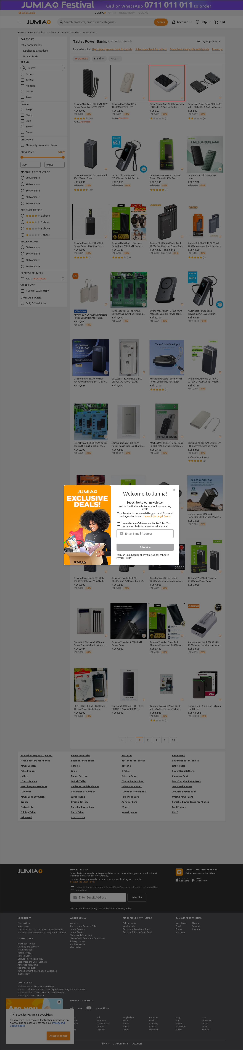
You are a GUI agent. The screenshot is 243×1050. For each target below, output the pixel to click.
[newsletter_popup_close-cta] (174, 490)
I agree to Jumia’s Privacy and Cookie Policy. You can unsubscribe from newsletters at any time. (146, 524)
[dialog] (121, 525)
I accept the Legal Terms (157, 516)
